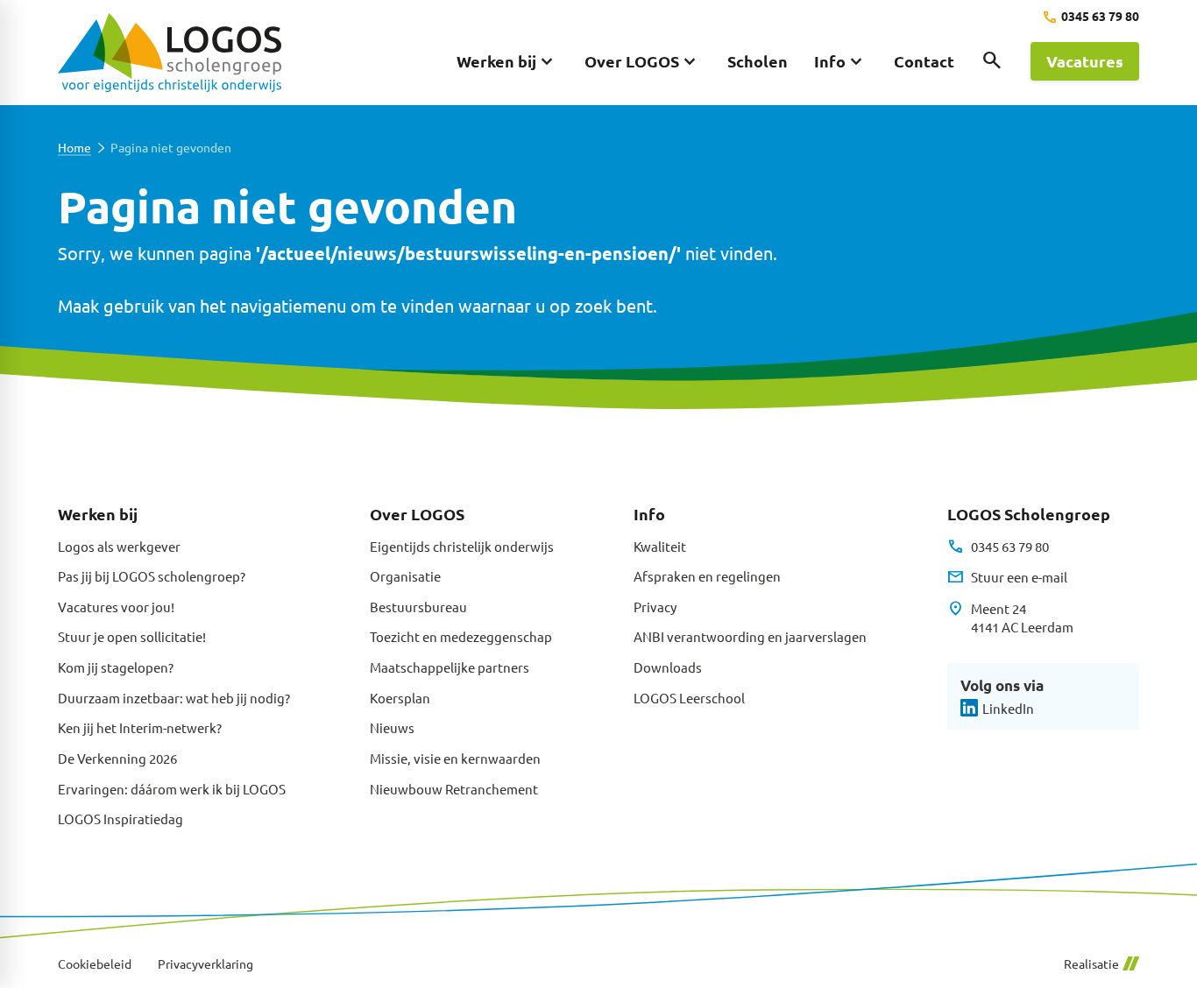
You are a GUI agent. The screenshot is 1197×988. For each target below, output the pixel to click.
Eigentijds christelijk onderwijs (462, 546)
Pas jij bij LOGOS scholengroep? (151, 576)
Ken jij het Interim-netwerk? (140, 727)
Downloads (668, 667)
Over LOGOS (417, 514)
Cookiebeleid (94, 963)
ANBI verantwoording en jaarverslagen (750, 636)
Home (74, 147)
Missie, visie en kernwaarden (455, 758)
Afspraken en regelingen (707, 576)
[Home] (169, 52)
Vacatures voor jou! (116, 606)
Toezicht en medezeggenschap (461, 636)
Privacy (655, 606)
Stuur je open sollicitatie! (132, 636)
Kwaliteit (660, 546)
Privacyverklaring (205, 963)
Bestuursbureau (418, 606)
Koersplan (400, 697)
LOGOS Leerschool (689, 697)
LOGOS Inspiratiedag (120, 818)
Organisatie (405, 576)
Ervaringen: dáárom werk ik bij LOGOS (172, 788)
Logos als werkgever (119, 546)
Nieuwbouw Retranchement (454, 788)
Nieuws (392, 727)
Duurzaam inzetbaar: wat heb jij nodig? (174, 697)
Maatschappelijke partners (449, 667)
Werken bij (98, 514)
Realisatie (1091, 963)
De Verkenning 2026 (117, 758)
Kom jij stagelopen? (116, 667)
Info (649, 514)
